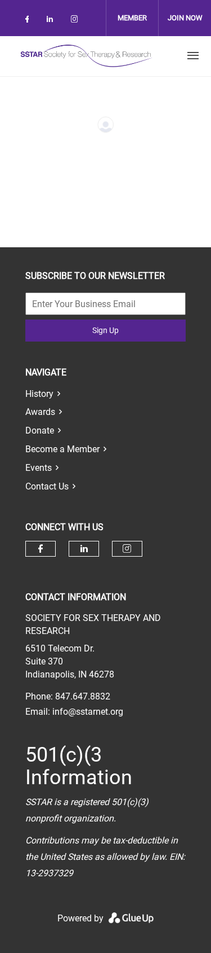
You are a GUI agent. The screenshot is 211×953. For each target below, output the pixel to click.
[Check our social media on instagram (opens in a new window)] (76, 21)
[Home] (86, 56)
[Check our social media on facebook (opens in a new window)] (29, 21)
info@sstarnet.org (87, 711)
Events (38, 467)
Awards (40, 411)
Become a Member (62, 449)
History (39, 393)
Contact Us (47, 486)
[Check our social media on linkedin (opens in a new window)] (52, 21)
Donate (39, 430)
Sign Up (105, 330)
